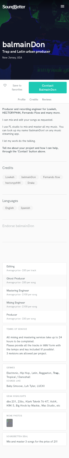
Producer (12, 314)
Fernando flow (51, 177)
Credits (34, 99)
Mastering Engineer (18, 290)
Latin (34, 373)
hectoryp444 (13, 183)
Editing (11, 266)
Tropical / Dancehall (18, 377)
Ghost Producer (16, 278)
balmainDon (28, 177)
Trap (55, 373)
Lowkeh (9, 177)
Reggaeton (45, 373)
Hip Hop (25, 373)
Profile (21, 99)
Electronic (12, 373)
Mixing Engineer (16, 302)
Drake (31, 183)
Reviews (46, 99)
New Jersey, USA (12, 57)
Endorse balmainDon (18, 226)
